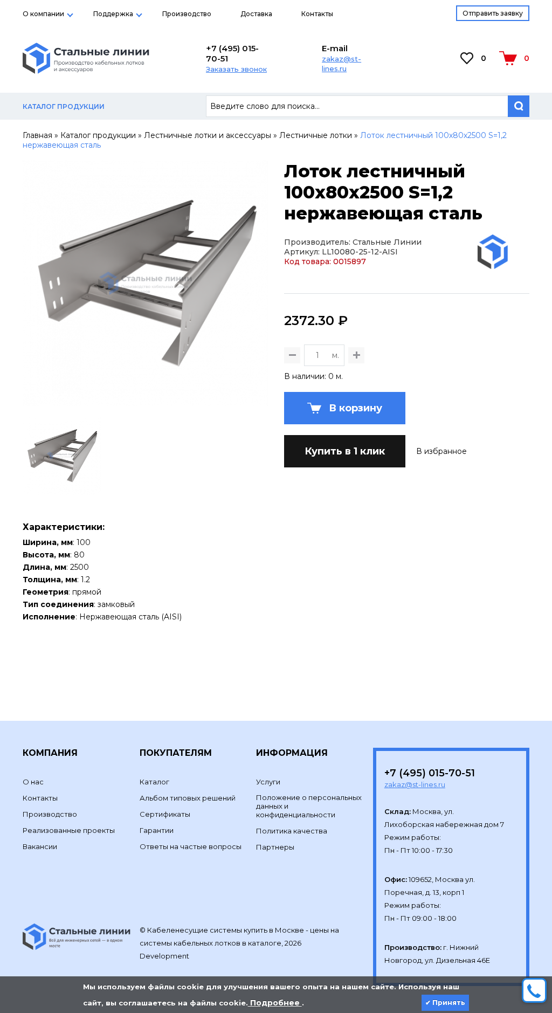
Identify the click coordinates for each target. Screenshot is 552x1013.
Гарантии (157, 830)
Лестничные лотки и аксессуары (207, 135)
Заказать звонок (236, 69)
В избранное (441, 451)
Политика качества (291, 830)
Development (165, 956)
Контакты (317, 14)
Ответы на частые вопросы (191, 846)
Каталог (154, 781)
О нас (33, 781)
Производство (186, 14)
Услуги (268, 781)
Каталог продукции (98, 135)
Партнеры (275, 847)
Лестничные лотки (315, 135)
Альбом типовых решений (188, 798)
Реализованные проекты (69, 830)
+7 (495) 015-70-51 (232, 53)
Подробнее (275, 1003)
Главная (37, 135)
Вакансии (40, 846)
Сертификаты (165, 814)
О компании (43, 14)
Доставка (256, 14)
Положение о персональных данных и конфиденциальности (309, 806)
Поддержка (113, 14)
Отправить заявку (493, 13)
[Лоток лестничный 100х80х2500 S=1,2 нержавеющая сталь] (145, 401)
